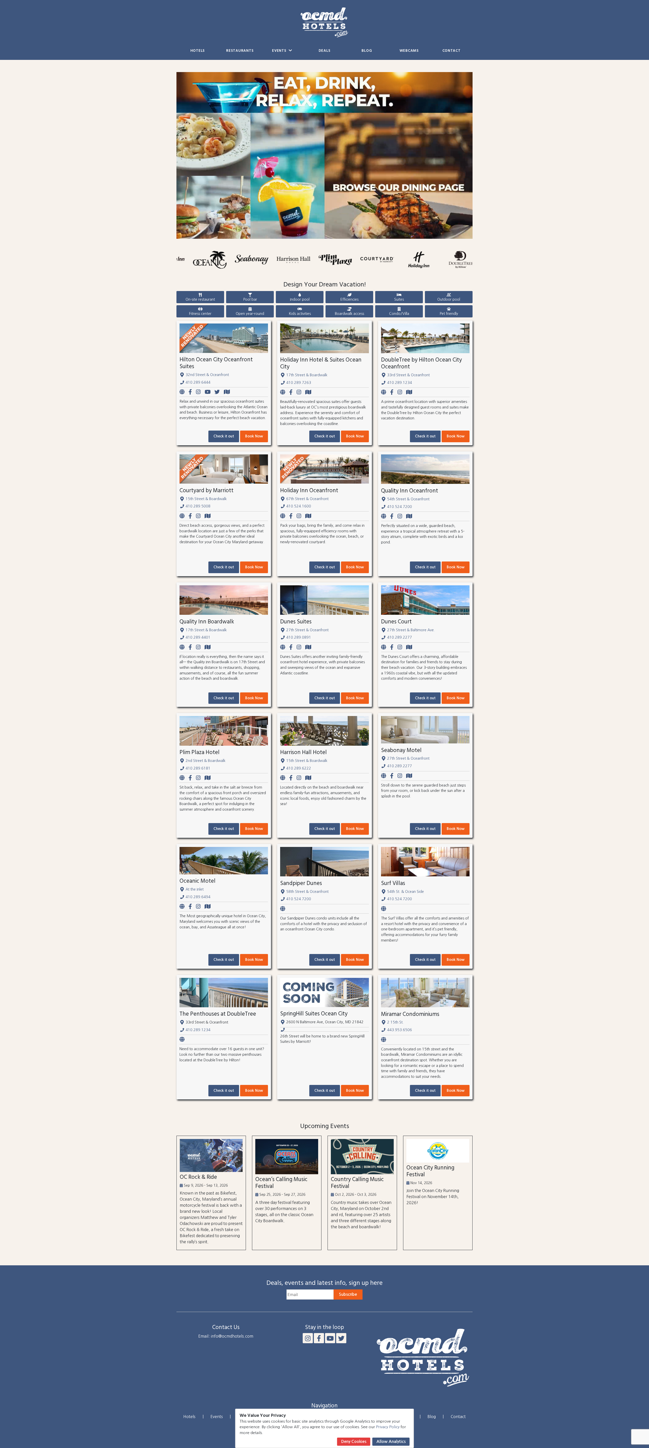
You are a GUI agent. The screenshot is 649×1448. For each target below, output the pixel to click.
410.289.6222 (298, 768)
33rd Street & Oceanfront (408, 375)
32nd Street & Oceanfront (207, 375)
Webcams (409, 51)
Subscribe (348, 1294)
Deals (325, 51)
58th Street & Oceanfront (307, 891)
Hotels (197, 51)
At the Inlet (195, 889)
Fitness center (200, 313)
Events (279, 51)
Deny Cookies (353, 1441)
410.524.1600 (298, 506)
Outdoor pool (448, 299)
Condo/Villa (399, 313)
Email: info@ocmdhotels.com (225, 1336)
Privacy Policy (388, 1427)
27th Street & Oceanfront (307, 630)
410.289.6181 (198, 768)
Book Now (254, 436)
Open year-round (250, 313)
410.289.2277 (399, 637)
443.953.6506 (399, 1030)
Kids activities (300, 313)
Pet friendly (449, 313)
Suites (399, 299)
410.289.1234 (399, 382)
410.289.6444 (198, 382)
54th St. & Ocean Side (405, 891)
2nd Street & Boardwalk (205, 760)
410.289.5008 (198, 506)
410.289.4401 (198, 637)
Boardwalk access (349, 313)
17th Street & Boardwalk (306, 375)
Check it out (223, 436)
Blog (367, 51)
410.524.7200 (399, 506)
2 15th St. (395, 1022)
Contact (451, 51)
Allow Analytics (391, 1441)
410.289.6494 (198, 897)
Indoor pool (300, 299)
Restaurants (240, 51)
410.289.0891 (298, 637)
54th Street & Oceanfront (408, 499)
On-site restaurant (200, 299)
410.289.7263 (298, 382)
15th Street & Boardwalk (206, 499)
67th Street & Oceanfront (307, 499)
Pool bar (250, 299)
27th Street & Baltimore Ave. (411, 630)
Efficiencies (349, 299)
